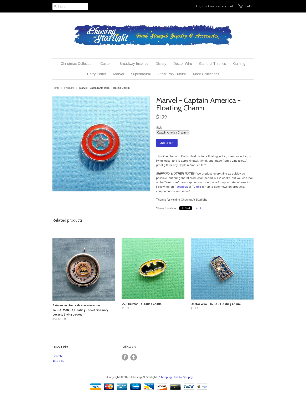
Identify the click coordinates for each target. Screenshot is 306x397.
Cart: (249, 6)
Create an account (220, 6)
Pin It (197, 208)
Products (69, 87)
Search (57, 356)
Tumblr (196, 186)
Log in (200, 6)
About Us (58, 361)
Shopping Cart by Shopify (176, 377)
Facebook (181, 186)
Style (159, 127)
